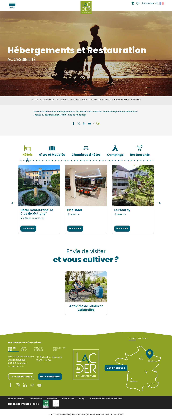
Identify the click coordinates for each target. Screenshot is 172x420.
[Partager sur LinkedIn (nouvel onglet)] (84, 124)
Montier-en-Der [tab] (59, 349)
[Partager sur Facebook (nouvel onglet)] (73, 124)
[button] (149, 3)
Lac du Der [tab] (12, 349)
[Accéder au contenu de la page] (86, 84)
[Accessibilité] (133, 3)
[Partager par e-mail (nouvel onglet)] (89, 124)
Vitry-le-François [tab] (39, 349)
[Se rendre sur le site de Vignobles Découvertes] (46, 403)
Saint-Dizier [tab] (24, 349)
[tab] (27, 149)
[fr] (161, 3)
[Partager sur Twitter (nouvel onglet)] (78, 124)
